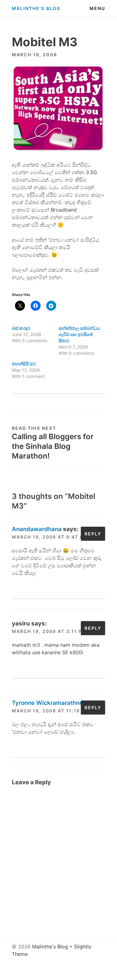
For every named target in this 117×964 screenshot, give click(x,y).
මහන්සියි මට (24, 363)
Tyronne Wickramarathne (47, 702)
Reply (93, 533)
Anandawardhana (37, 529)
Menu (97, 8)
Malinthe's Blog (36, 8)
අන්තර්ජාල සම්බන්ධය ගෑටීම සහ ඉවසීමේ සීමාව (79, 334)
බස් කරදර (21, 328)
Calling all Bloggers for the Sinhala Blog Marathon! (53, 446)
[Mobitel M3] (58, 150)
